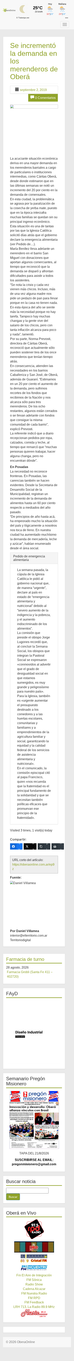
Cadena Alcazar (34, 1289)
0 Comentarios (45, 97)
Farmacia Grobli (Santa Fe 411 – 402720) (29, 974)
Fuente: (16, 877)
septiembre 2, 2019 (33, 90)
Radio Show (34, 1284)
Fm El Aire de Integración (34, 1275)
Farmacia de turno (25, 959)
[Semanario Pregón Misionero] (34, 1119)
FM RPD (34, 1298)
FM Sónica (34, 1279)
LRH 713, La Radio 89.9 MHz (34, 1307)
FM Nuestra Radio (34, 1293)
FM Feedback (34, 1302)
